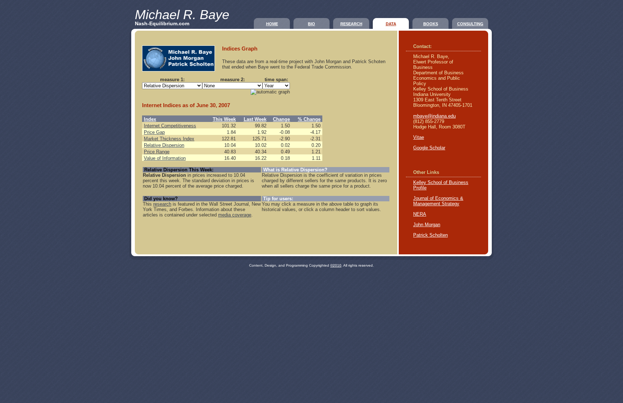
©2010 (335, 265)
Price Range (156, 151)
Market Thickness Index (169, 138)
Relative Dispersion (164, 145)
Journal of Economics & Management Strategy (438, 201)
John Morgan (426, 224)
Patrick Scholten (430, 235)
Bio (311, 24)
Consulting (470, 24)
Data (391, 24)
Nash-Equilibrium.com (162, 23)
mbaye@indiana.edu (434, 116)
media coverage (234, 215)
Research (351, 24)
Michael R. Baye (182, 14)
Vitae (418, 137)
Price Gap (154, 132)
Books (430, 24)
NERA (419, 214)
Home (272, 24)
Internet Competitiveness (170, 125)
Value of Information (165, 158)
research (162, 204)
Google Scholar (429, 147)
